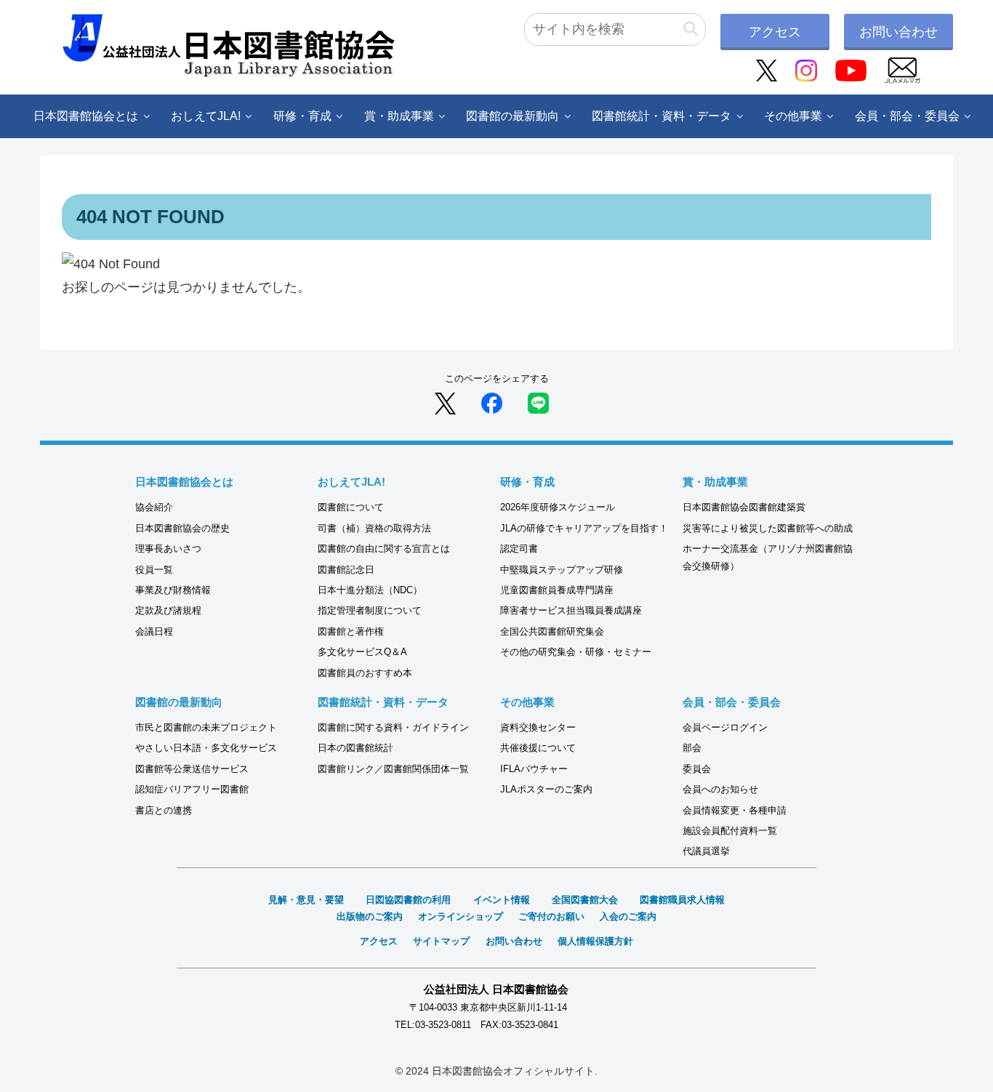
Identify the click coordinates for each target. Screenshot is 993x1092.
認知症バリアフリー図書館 (192, 789)
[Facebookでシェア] (491, 403)
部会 (692, 747)
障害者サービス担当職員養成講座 (571, 610)
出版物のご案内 (370, 916)
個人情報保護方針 (595, 941)
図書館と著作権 (351, 631)
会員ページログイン (725, 727)
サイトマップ (441, 941)
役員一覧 (154, 569)
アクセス (775, 32)
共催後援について (538, 747)
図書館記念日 (346, 569)
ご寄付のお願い (551, 916)
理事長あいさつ (168, 548)
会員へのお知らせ (720, 789)
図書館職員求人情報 (682, 899)
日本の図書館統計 (355, 747)
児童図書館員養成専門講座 (557, 590)
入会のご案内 (628, 916)
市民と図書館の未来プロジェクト (206, 727)
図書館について (351, 507)
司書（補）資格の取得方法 (374, 528)
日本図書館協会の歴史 (182, 528)
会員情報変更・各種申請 (735, 810)
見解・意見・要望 (306, 899)
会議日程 (154, 631)
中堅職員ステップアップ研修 (561, 569)
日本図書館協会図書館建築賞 (744, 507)
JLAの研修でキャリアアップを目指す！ (584, 528)
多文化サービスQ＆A (362, 651)
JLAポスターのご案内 (546, 789)
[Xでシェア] (445, 403)
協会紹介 (154, 507)
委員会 (697, 768)
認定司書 (519, 548)
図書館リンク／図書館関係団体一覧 (393, 768)
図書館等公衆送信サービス (192, 768)
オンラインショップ (460, 916)
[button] (691, 29)
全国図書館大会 (585, 899)
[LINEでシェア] (538, 403)
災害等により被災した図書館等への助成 (768, 528)
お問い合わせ (898, 32)
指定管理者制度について (370, 610)
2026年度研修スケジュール (557, 507)
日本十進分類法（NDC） (370, 590)
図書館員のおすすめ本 (365, 672)
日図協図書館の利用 (408, 899)
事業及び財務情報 (173, 590)
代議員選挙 (706, 851)
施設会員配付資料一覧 (730, 830)
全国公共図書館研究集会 (552, 631)
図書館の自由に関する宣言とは (384, 548)
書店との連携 (163, 810)
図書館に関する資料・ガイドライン (393, 727)
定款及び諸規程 (168, 610)
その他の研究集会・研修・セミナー (575, 651)
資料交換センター (538, 727)
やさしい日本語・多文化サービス (206, 747)
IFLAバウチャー (534, 768)
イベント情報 (501, 899)
